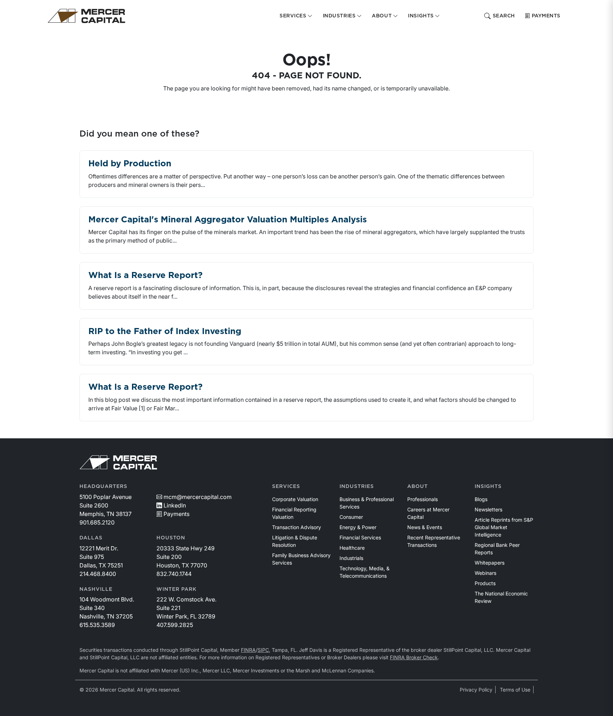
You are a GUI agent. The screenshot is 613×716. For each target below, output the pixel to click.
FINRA (248, 650)
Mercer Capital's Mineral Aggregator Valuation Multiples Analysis (227, 220)
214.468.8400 (97, 573)
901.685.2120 (97, 522)
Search (504, 15)
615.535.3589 (97, 624)
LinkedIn (175, 505)
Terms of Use (515, 690)
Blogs (481, 499)
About (417, 486)
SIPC (263, 650)
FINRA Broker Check (414, 657)
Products (485, 583)
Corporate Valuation (295, 499)
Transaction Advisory (296, 527)
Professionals (422, 499)
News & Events (424, 527)
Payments (546, 15)
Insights (488, 486)
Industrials (351, 558)
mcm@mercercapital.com (198, 496)
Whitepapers (489, 563)
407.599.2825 (174, 624)
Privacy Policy (476, 690)
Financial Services (360, 537)
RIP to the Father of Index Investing (164, 331)
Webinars (485, 573)
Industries (356, 486)
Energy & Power (357, 527)
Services (286, 486)
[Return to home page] (86, 16)
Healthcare (352, 548)
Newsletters (488, 509)
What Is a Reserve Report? (145, 275)
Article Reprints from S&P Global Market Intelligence (504, 527)
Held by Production (129, 164)
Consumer (351, 517)
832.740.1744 (174, 573)
